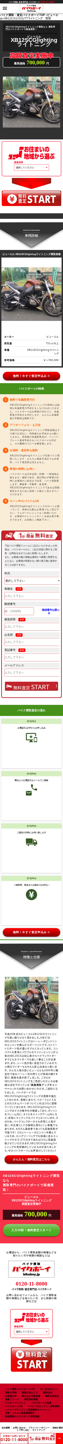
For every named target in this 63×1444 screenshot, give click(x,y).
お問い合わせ (19, 1428)
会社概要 (6, 1428)
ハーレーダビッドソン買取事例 (43, 1406)
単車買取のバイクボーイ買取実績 (22, 1416)
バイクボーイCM (13, 1406)
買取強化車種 (31, 1399)
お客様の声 (11, 1396)
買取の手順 (11, 1392)
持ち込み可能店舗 (31, 1396)
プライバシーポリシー (39, 1428)
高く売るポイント (49, 1389)
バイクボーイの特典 (41, 1402)
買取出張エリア (30, 1392)
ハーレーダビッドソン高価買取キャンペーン (28, 1409)
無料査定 (31, 686)
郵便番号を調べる (50, 611)
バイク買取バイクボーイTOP (20, 1389)
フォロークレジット (15, 1402)
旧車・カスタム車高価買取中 (20, 1413)
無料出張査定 (52, 1396)
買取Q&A (47, 1392)
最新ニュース (12, 1399)
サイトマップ (38, 1430)
